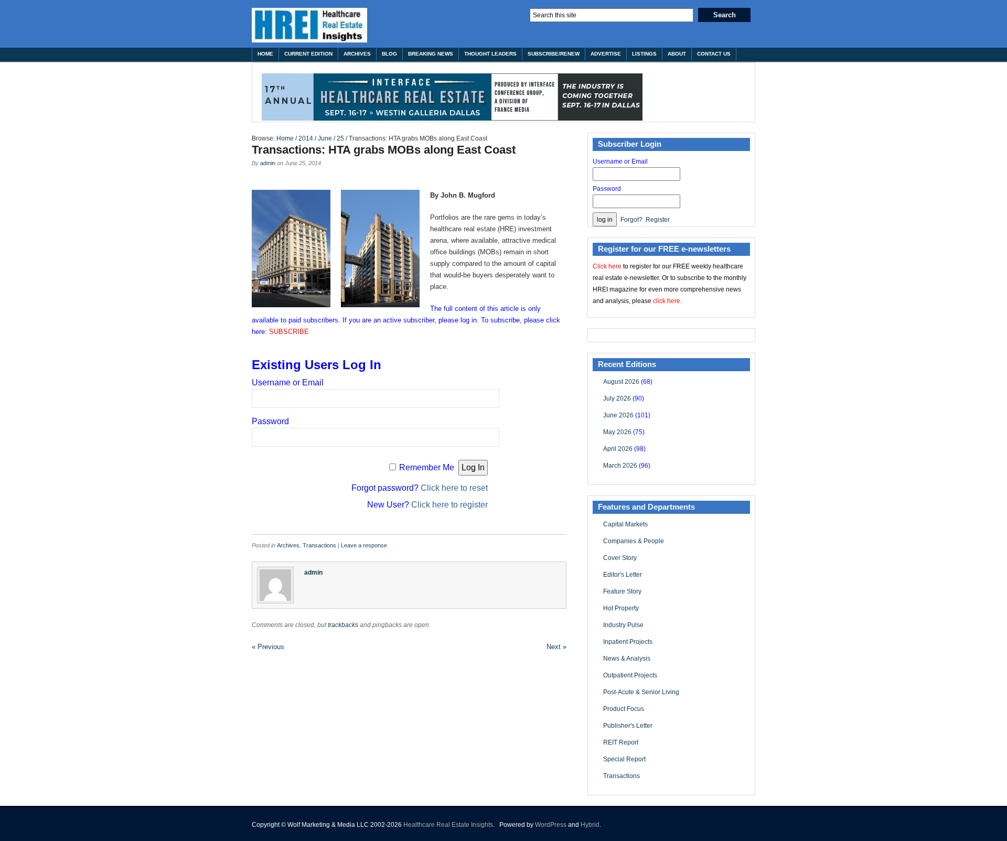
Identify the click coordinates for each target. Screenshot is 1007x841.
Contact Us (714, 54)
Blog (389, 54)
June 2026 (618, 415)
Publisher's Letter (627, 725)
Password (270, 421)
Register (658, 219)
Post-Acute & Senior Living (641, 692)
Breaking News (430, 54)
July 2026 (617, 398)
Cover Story (620, 558)
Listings (644, 54)
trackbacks (343, 625)
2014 (305, 138)
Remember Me (426, 467)
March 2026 (620, 465)
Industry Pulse (623, 625)
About (677, 54)
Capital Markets (625, 524)
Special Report (624, 759)
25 (340, 138)
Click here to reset (454, 487)
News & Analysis (626, 658)
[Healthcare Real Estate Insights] (309, 25)
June (325, 138)
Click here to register (449, 504)
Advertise (606, 54)
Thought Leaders (490, 54)
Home (265, 54)
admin (267, 163)
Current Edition (308, 54)
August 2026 (621, 381)
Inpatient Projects (627, 641)
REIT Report (620, 742)
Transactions (319, 545)
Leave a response (364, 545)
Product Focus (623, 709)
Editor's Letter (622, 574)
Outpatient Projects (630, 675)
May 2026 (617, 432)
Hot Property (621, 608)
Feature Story (622, 591)
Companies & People (633, 541)
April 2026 (618, 448)
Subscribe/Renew (554, 54)
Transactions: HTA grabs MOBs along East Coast (384, 149)
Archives (357, 54)
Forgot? (631, 219)
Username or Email (288, 382)
